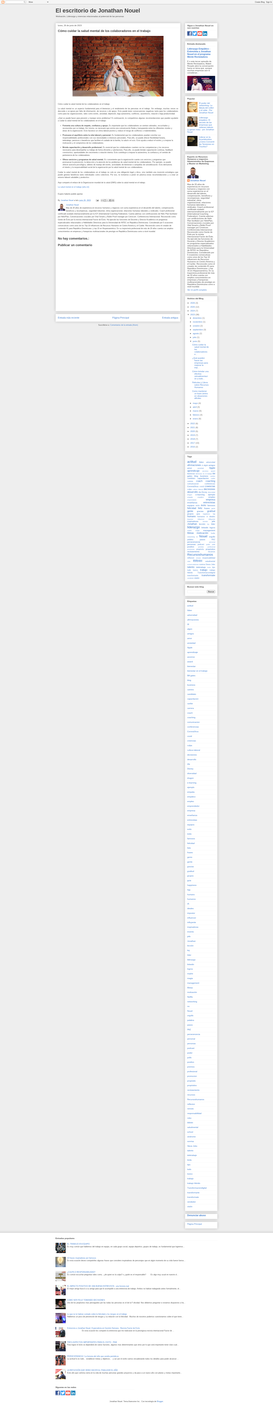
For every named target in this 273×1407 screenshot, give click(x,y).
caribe (213, 478)
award (213, 471)
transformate (208, 575)
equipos (190, 505)
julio (195, 337)
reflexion (190, 558)
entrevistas (209, 502)
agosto (196, 333)
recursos (211, 552)
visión (196, 578)
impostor (190, 519)
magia (197, 530)
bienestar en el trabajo (204, 474)
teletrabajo (201, 567)
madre (189, 530)
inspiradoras (192, 521)
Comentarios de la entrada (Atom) (124, 325)
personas (191, 544)
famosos (211, 505)
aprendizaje (193, 470)
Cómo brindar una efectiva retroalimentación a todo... (200, 375)
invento (205, 521)
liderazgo (193, 527)
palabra (190, 540)
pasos (202, 539)
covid (201, 487)
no (197, 537)
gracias (200, 511)
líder (213, 524)
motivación (202, 533)
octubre (196, 326)
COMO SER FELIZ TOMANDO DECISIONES (86, 1300)
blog (196, 476)
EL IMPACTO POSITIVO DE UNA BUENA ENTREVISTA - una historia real (98, 1286)
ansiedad (200, 468)
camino (212, 476)
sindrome (195, 564)
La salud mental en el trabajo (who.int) (73, 187)
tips (213, 567)
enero (196, 418)
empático (200, 497)
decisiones (209, 489)
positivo (190, 547)
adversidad (210, 462)
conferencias (210, 484)
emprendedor (192, 500)
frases (207, 508)
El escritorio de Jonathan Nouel (98, 10)
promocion (191, 549)
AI (202, 465)
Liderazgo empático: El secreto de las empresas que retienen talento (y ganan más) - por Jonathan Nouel (200, 124)
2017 (193, 443)
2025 (193, 307)
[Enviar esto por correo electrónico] (102, 200)
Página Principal (120, 318)
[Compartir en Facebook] (110, 200)
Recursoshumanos (200, 554)
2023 (193, 314)
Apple (212, 468)
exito (198, 506)
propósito (200, 549)
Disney (204, 492)
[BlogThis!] (105, 200)
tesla (209, 567)
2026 (193, 303)
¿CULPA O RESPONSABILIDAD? (81, 1272)
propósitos (210, 549)
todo (189, 570)
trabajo (203, 570)
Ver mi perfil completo (197, 290)
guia (198, 514)
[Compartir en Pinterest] (113, 200)
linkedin (204, 527)
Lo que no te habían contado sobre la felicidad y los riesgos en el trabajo (97, 1314)
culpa (189, 489)
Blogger (160, 1401)
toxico (195, 570)
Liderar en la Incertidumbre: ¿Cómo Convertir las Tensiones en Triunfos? (207, 142)
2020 (193, 431)
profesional (211, 547)
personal (212, 542)
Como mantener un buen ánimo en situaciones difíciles (200, 394)
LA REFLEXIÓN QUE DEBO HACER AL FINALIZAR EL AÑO (92, 1370)
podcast (201, 544)
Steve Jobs (210, 564)
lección (202, 524)
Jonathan (192, 524)
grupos (190, 514)
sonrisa (202, 564)
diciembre (197, 318)
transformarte (192, 576)
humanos (201, 517)
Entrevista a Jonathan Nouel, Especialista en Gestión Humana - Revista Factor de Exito (103, 1328)
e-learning (200, 494)
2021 (193, 427)
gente (190, 511)
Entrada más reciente (68, 318)
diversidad (211, 492)
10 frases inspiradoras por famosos (81, 1258)
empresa (210, 499)
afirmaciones (194, 465)
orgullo (212, 537)
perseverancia (193, 542)
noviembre (198, 322)
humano (191, 516)
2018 (193, 439)
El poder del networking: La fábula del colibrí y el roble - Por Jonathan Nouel (206, 108)
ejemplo (211, 494)
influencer (201, 519)
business (204, 476)
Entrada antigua (170, 318)
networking (191, 537)
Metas (190, 533)
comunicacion (193, 484)
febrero (196, 415)
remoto (198, 558)
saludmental (210, 561)
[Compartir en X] (107, 200)
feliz (200, 508)
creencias (210, 486)
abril (195, 407)
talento (190, 567)
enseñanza (192, 502)
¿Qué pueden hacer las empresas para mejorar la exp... (200, 363)
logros (212, 527)
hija (214, 514)
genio (213, 508)
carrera (190, 481)
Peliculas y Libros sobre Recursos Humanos (200, 384)
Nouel (203, 536)
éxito (203, 505)
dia (200, 492)
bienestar (191, 474)
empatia (190, 497)
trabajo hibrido (193, 1183)
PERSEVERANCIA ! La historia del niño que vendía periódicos (93, 1356)
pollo (213, 544)
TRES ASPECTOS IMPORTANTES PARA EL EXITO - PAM (92, 1342)
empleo (211, 497)
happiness (206, 514)
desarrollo (192, 492)
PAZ (213, 540)
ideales (212, 517)
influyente (212, 519)
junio (195, 341)
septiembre (198, 329)
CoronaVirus (192, 486)
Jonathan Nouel (198, 180)
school (189, 564)
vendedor (190, 578)
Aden (201, 462)
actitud (191, 462)
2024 (193, 311)
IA (207, 516)
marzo (196, 411)
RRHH (197, 561)
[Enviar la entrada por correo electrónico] (97, 200)
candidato (191, 478)
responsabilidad (208, 558)
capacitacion (203, 478)
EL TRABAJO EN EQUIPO (78, 1244)
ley (208, 524)
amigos (212, 465)
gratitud (211, 511)
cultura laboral (198, 489)
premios (201, 547)
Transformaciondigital (206, 573)
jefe (213, 521)
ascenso (205, 471)
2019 (193, 435)
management (209, 530)
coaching (210, 481)
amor (189, 468)
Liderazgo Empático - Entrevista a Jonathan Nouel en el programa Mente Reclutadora (199, 52)
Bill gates (191, 675)
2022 (193, 423)
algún (206, 465)
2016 (193, 447)
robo (188, 561)
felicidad (191, 508)
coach (199, 481)
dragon (189, 495)
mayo (195, 403)
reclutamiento (193, 551)
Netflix (213, 533)
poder (208, 544)
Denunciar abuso (196, 1215)
